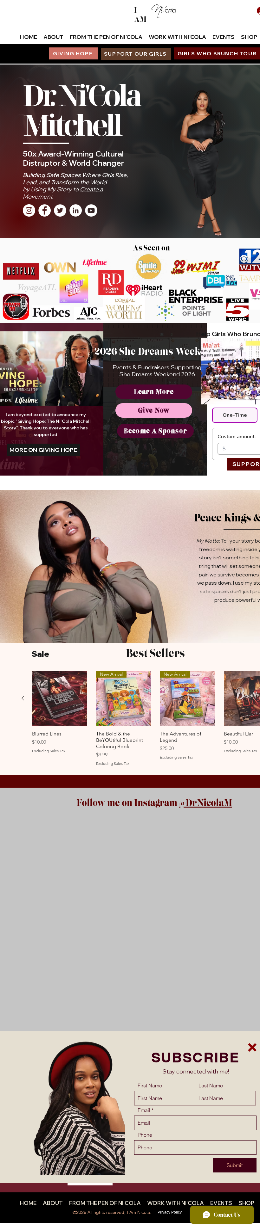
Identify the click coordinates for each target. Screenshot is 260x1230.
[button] (252, 1047)
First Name (150, 1085)
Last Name (210, 1085)
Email (144, 1110)
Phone (145, 1134)
